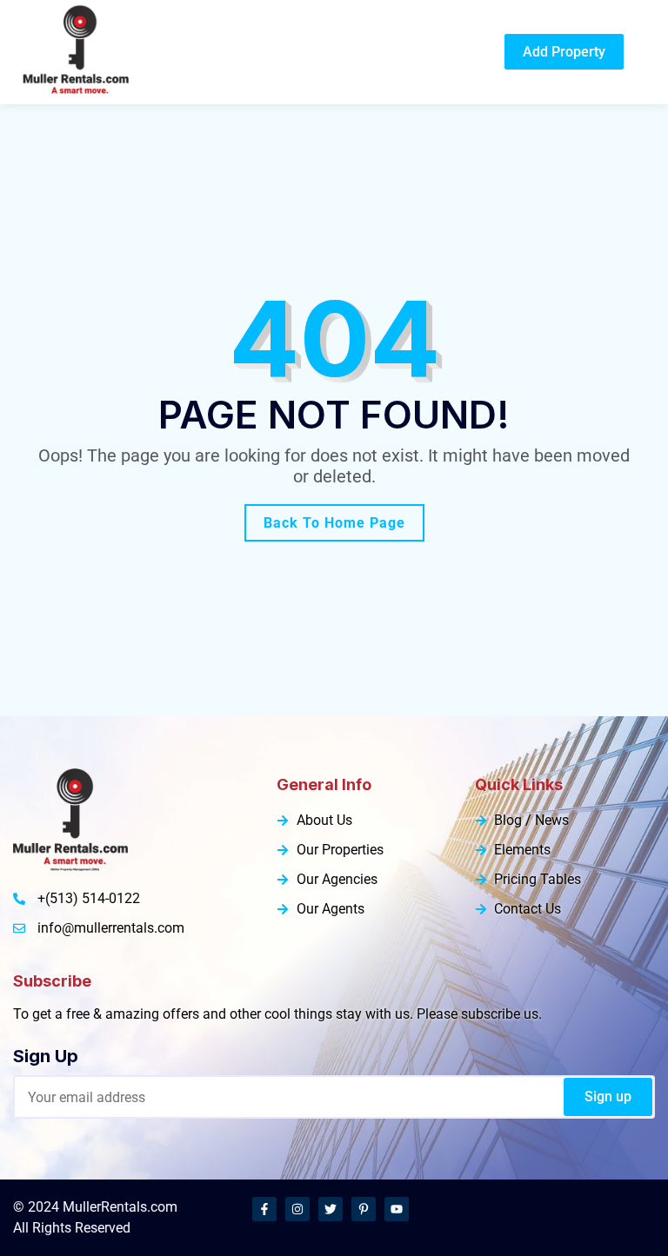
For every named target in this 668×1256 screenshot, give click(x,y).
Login (469, 51)
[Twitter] (330, 1209)
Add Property (564, 51)
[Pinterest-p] (363, 1209)
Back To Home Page (334, 523)
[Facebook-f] (264, 1209)
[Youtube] (396, 1209)
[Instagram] (297, 1209)
